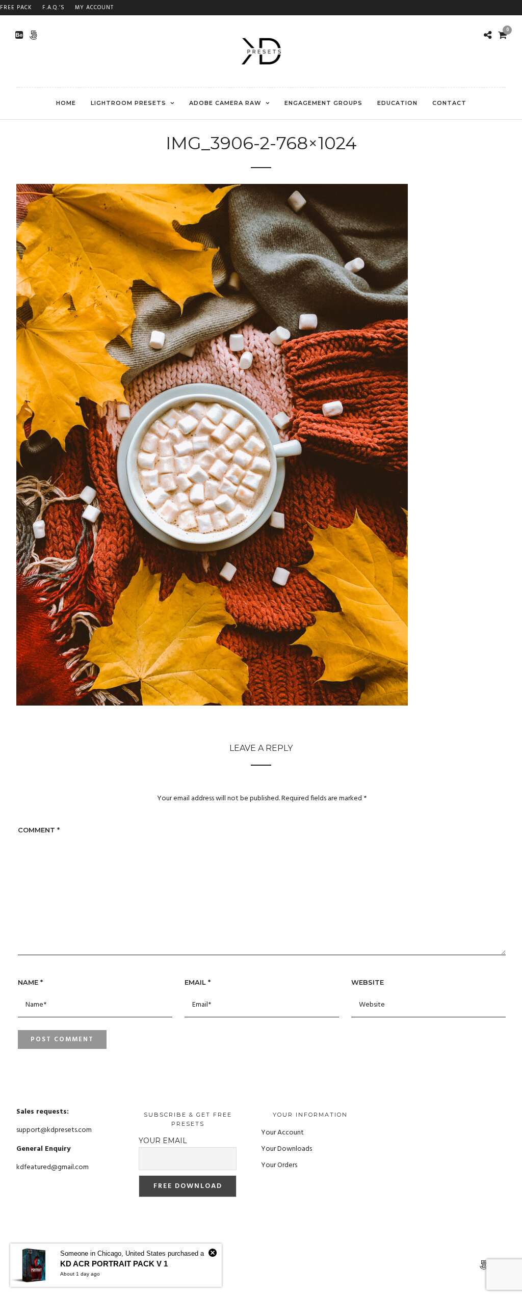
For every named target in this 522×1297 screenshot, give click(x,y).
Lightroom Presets (128, 102)
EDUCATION (397, 102)
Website (367, 982)
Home (66, 102)
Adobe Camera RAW (225, 102)
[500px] (33, 35)
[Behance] (19, 35)
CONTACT (449, 102)
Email (198, 982)
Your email (163, 1140)
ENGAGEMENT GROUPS (323, 102)
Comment (39, 830)
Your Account (282, 1133)
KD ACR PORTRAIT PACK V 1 (114, 1263)
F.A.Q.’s (53, 7)
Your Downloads (286, 1149)
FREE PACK (16, 7)
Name (30, 982)
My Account (94, 7)
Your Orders (279, 1165)
